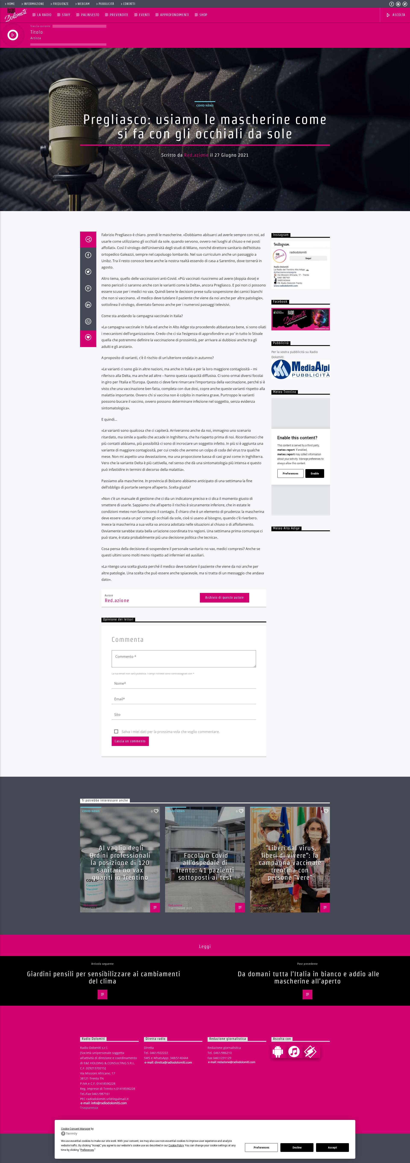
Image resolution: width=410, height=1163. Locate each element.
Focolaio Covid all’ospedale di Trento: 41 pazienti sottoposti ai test (205, 866)
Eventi (144, 15)
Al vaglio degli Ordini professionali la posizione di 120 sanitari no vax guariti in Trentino (120, 862)
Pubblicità (106, 4)
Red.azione (196, 155)
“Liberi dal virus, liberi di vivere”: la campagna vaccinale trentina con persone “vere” (290, 862)
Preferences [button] (87, 1149)
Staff (66, 15)
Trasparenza (89, 1108)
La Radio (44, 15)
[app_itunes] (296, 1051)
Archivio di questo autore (224, 597)
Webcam (83, 4)
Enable (315, 473)
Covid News (205, 105)
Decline (297, 1147)
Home (11, 4)
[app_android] (279, 1051)
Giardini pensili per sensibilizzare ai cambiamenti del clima (103, 977)
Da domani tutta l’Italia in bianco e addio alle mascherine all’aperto (308, 977)
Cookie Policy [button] (176, 1145)
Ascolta (398, 15)
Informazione (34, 4)
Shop (203, 15)
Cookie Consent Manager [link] (75, 1128)
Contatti (129, 4)
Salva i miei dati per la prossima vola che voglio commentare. (171, 731)
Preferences (261, 1147)
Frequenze (61, 4)
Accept (332, 1147)
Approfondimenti (174, 15)
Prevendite (119, 15)
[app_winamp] (312, 1051)
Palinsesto (90, 15)
